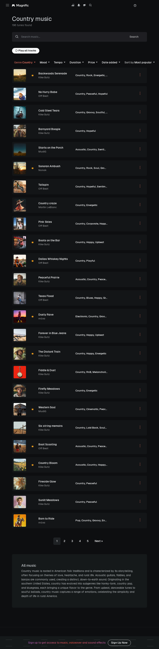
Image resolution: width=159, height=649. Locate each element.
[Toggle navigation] (7, 5)
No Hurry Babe (47, 92)
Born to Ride (46, 518)
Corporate (92, 223)
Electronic (81, 316)
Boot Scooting (47, 444)
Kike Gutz (44, 77)
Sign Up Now (119, 642)
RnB (88, 372)
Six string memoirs (50, 426)
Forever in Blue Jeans (52, 333)
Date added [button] (110, 62)
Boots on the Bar (49, 240)
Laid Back (92, 427)
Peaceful (91, 93)
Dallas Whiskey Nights (53, 259)
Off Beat (43, 96)
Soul (96, 168)
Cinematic (92, 409)
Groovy (90, 112)
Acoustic (80, 149)
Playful (90, 260)
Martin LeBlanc (47, 207)
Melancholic (99, 372)
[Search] (90, 6)
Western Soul (46, 407)
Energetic (99, 75)
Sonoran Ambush (49, 166)
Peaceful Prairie (48, 277)
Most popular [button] (138, 62)
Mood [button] (44, 62)
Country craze (47, 203)
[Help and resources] (135, 6)
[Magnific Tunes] (20, 5)
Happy (103, 223)
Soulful (100, 112)
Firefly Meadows (49, 388)
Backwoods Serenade (52, 73)
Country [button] (23, 62)
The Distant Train (49, 351)
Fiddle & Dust (47, 370)
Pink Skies (45, 222)
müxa (41, 318)
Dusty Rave (46, 314)
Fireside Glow (47, 481)
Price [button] (91, 62)
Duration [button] (75, 62)
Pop (77, 520)
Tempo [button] (58, 62)
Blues (89, 297)
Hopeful (103, 93)
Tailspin (43, 184)
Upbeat (99, 242)
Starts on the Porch (50, 147)
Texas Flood (46, 296)
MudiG (42, 151)
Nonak (42, 170)
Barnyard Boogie (49, 129)
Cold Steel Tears (49, 110)
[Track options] (140, 75)
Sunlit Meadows (48, 500)
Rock (89, 75)
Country (80, 75)
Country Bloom (47, 463)
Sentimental (105, 149)
